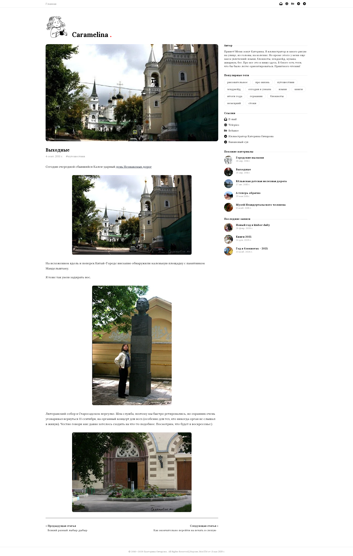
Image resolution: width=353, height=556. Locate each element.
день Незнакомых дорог (134, 166)
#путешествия (75, 156)
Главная (51, 4)
